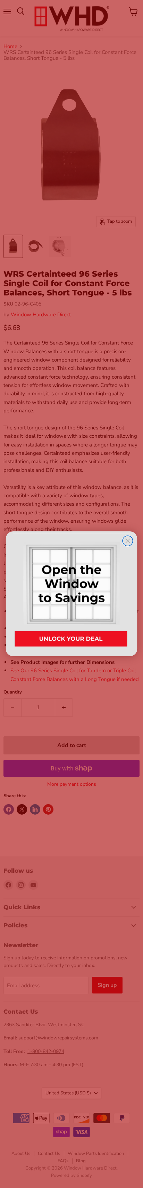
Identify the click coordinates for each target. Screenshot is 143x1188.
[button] (71, 594)
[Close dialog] (128, 541)
